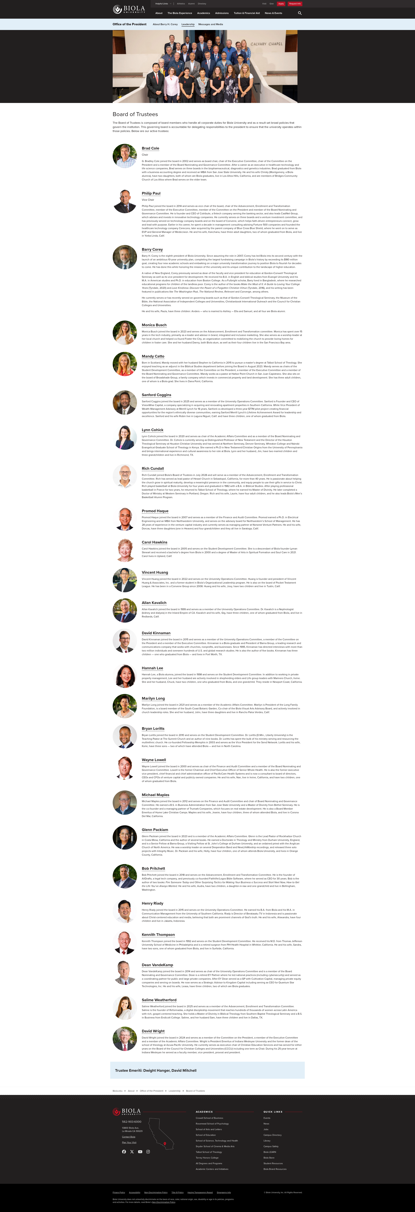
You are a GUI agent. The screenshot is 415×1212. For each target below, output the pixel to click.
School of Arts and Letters (209, 1129)
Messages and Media (210, 24)
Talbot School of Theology (209, 1152)
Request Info (295, 3)
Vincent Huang (155, 572)
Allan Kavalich (154, 602)
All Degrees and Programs (209, 1163)
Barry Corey (152, 249)
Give (272, 3)
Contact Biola (128, 1136)
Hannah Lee (152, 668)
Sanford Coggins (156, 395)
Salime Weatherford (159, 1000)
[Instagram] (148, 1152)
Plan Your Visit (129, 1142)
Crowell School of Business (209, 1118)
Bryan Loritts (153, 728)
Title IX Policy (178, 1192)
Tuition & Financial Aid (247, 13)
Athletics (181, 3)
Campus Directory (273, 1135)
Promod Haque (155, 511)
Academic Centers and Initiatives (212, 1169)
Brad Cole (150, 148)
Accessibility (134, 1192)
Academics (203, 13)
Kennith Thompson (158, 934)
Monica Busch (154, 325)
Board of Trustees (195, 1090)
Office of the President (129, 24)
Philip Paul (151, 193)
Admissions (222, 13)
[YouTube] (140, 1152)
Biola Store (269, 1157)
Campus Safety (271, 1146)
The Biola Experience (180, 13)
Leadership (188, 24)
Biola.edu (117, 1090)
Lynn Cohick (152, 430)
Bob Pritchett (153, 868)
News (266, 1123)
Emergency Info (224, 1192)
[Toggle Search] (300, 13)
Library (267, 1140)
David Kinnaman (156, 633)
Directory (202, 3)
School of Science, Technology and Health (217, 1140)
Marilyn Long (153, 698)
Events (267, 1118)
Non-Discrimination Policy (155, 1192)
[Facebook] (124, 1152)
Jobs (266, 1129)
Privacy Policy (119, 1192)
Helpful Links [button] (161, 3)
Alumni (191, 3)
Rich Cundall (153, 468)
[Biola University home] (132, 9)
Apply (281, 3)
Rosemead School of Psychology (212, 1123)
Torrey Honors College (207, 1157)
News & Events (273, 13)
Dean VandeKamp (157, 965)
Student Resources (273, 1163)
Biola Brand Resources (275, 1169)
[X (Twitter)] (132, 1152)
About (158, 13)
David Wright (153, 1031)
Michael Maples (155, 795)
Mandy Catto (153, 356)
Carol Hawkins (154, 542)
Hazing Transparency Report (200, 1192)
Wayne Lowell (154, 760)
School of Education (206, 1135)
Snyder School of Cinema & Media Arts (215, 1146)
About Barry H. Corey (165, 24)
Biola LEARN (270, 1152)
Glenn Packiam (155, 829)
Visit (264, 3)
